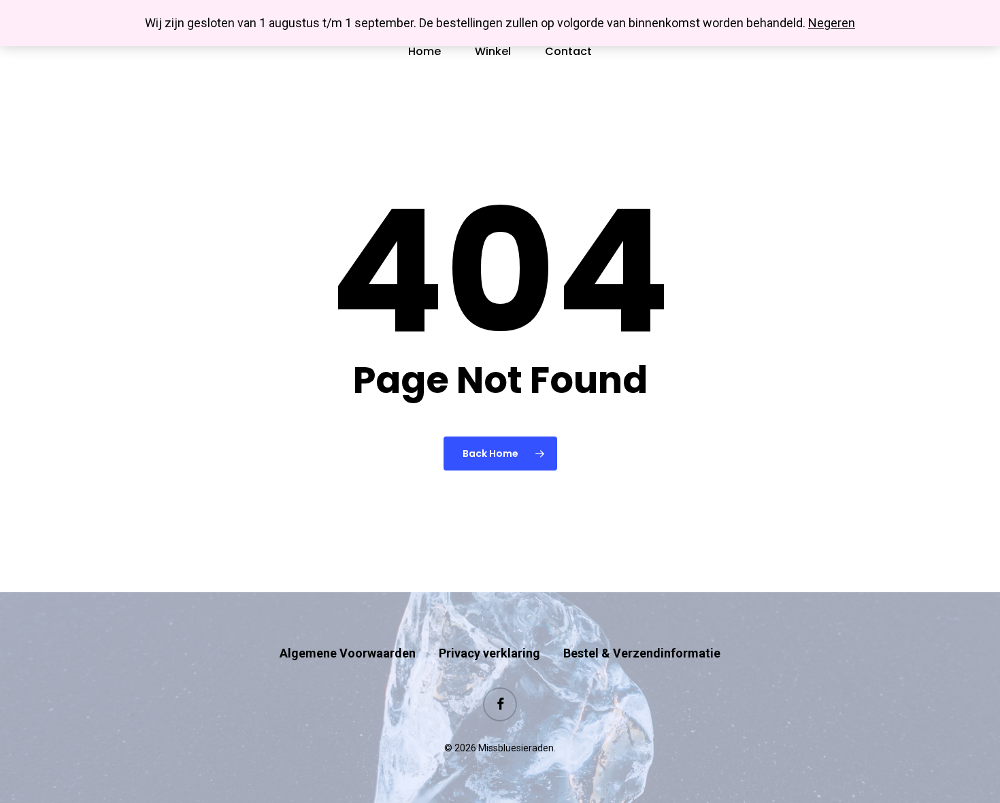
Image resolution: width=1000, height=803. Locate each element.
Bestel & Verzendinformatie (641, 653)
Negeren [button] (831, 23)
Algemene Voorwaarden (348, 653)
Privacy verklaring (489, 653)
